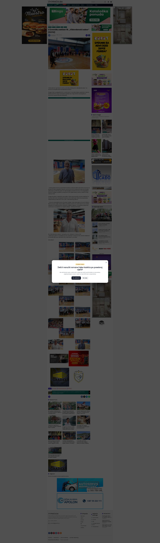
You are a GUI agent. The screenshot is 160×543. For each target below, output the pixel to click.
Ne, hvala (85, 278)
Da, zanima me (76, 278)
